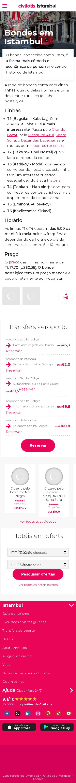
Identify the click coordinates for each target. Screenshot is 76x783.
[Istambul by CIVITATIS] (27, 6)
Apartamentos (14, 648)
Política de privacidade (56, 775)
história (54, 180)
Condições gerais (13, 775)
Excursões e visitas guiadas (24, 622)
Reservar (14, 351)
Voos (6, 665)
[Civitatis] (38, 760)
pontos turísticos (48, 145)
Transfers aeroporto (38, 327)
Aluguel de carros (16, 656)
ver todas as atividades (38, 521)
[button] (5, 5)
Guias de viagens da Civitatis (26, 673)
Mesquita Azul (41, 135)
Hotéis (7, 639)
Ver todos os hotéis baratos (38, 585)
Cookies (38, 779)
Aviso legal (33, 775)
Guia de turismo (15, 614)
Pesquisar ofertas (38, 574)
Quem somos (13, 682)
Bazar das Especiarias (41, 140)
